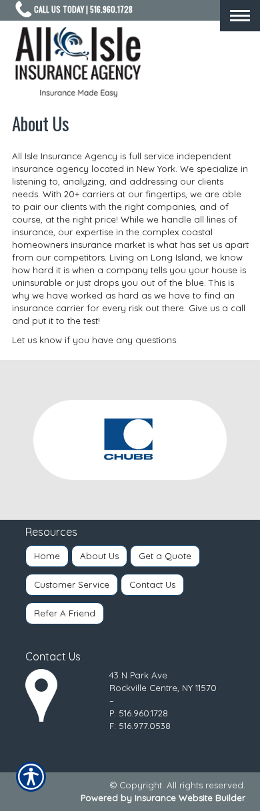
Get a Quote (165, 555)
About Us (99, 555)
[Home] (78, 62)
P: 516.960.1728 (138, 713)
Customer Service (71, 584)
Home (47, 555)
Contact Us (152, 584)
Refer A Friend (64, 613)
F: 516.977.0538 (140, 725)
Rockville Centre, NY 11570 (163, 687)
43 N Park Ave (138, 675)
